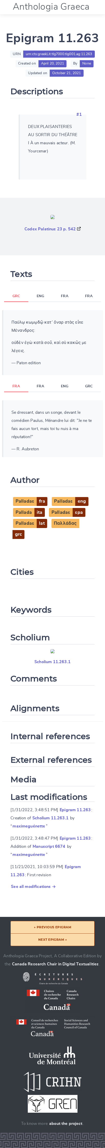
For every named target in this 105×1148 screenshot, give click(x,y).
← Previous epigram (52, 927)
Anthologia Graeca (51, 6)
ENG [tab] (40, 296)
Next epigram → (52, 940)
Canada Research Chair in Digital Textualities (55, 964)
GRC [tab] (16, 296)
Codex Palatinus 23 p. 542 (50, 229)
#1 (79, 115)
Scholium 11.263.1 (52, 662)
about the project (65, 1124)
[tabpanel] (52, 342)
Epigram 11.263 (75, 810)
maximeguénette (28, 826)
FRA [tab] (64, 296)
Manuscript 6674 (49, 846)
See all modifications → (33, 887)
